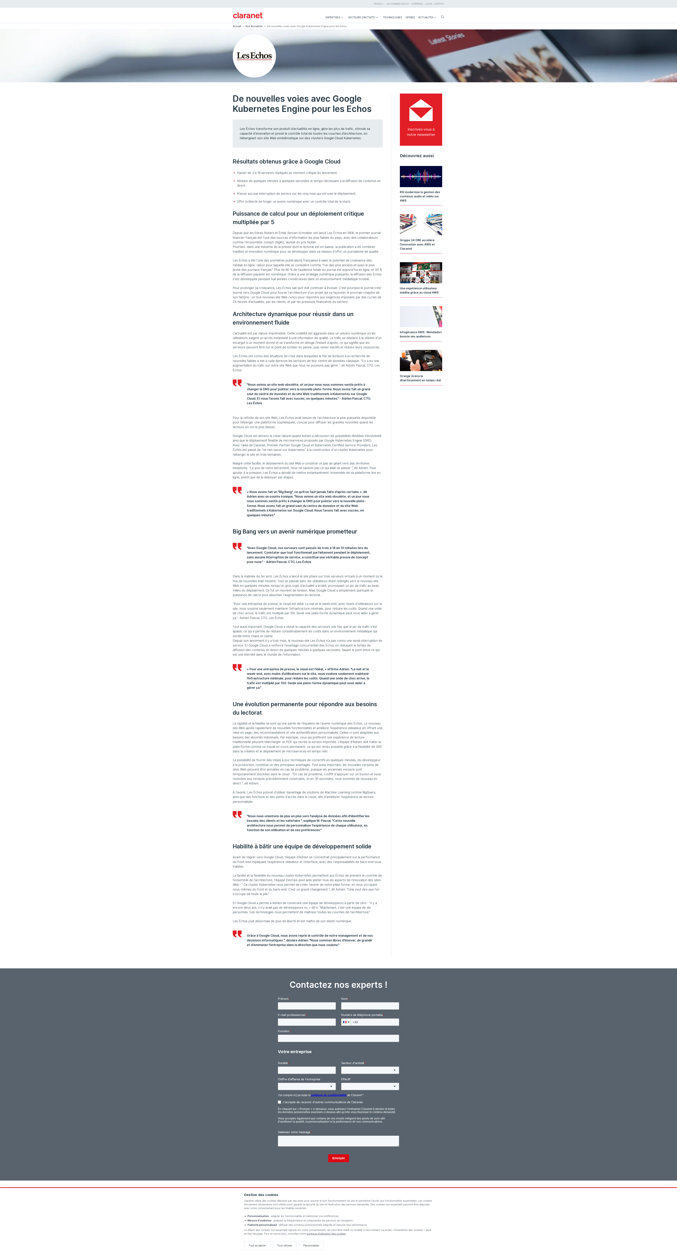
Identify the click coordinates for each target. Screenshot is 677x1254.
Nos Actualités (254, 26)
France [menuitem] (378, 3)
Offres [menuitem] (410, 17)
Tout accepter (257, 1245)
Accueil (237, 26)
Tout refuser (284, 1245)
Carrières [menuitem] (417, 3)
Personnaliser (311, 1245)
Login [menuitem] (428, 3)
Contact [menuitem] (439, 3)
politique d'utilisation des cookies (326, 1233)
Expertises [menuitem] (333, 17)
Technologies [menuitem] (392, 17)
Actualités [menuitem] (425, 17)
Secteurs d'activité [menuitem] (361, 17)
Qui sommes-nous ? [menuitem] (398, 3)
